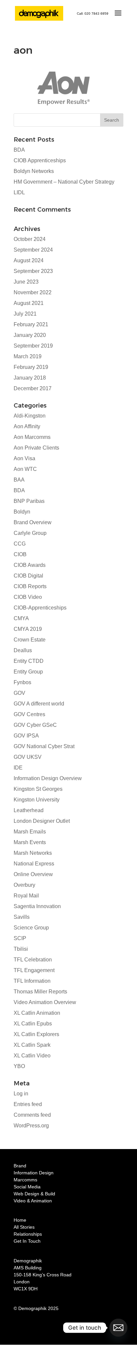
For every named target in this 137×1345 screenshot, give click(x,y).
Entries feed (28, 1104)
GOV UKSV (28, 757)
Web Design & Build (34, 1193)
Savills (22, 917)
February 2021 (31, 324)
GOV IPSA (26, 735)
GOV (19, 693)
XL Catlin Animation (37, 1013)
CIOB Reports (30, 586)
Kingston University (37, 799)
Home (20, 1220)
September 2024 (33, 250)
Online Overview (33, 874)
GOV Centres (29, 714)
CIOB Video (28, 597)
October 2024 (30, 239)
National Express (34, 863)
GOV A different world (39, 703)
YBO (19, 1066)
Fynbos (22, 682)
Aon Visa (24, 458)
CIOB (20, 554)
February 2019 (31, 367)
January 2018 (30, 378)
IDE (18, 767)
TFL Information (32, 981)
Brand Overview (33, 522)
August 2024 (29, 260)
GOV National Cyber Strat (44, 746)
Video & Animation (33, 1200)
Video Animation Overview (45, 1002)
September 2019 (33, 346)
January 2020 (30, 335)
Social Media (27, 1186)
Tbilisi (21, 949)
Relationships (28, 1234)
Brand (20, 1165)
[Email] (118, 1328)
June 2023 (26, 282)
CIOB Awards (30, 565)
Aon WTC (25, 469)
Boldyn (22, 512)
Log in (21, 1093)
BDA (19, 150)
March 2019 (28, 356)
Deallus (23, 650)
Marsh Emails (30, 831)
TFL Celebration (33, 959)
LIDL (19, 192)
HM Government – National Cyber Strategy (64, 182)
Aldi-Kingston (30, 416)
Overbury (24, 885)
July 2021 (25, 314)
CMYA (21, 618)
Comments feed (32, 1115)
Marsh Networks (33, 853)
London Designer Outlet (42, 821)
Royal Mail (26, 895)
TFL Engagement (34, 970)
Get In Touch (27, 1241)
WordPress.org (31, 1125)
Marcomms (25, 1179)
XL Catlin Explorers (36, 1034)
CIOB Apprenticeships (40, 160)
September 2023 (33, 271)
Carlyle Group (30, 533)
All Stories (24, 1227)
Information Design (34, 1172)
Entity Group (28, 671)
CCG (20, 544)
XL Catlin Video (32, 1055)
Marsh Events (30, 842)
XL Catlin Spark (32, 1045)
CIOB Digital (28, 576)
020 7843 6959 (96, 13)
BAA (19, 480)
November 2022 (33, 292)
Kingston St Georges (38, 789)
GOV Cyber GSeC (35, 725)
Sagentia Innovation (37, 906)
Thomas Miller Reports (40, 991)
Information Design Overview (48, 778)
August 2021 (29, 303)
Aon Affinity (27, 426)
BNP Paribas (29, 501)
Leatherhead (29, 810)
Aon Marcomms (32, 437)
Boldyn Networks (34, 171)
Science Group (31, 927)
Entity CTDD (29, 661)
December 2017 (33, 388)
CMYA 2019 (28, 629)
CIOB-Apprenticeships (40, 608)
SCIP (20, 938)
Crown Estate (30, 640)
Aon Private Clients (36, 448)
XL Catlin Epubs (33, 1023)
